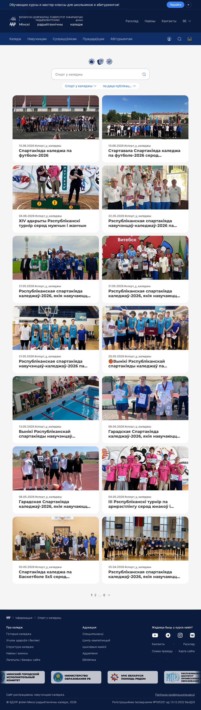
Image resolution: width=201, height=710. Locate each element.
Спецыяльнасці (92, 633)
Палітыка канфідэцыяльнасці (175, 694)
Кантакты (169, 21)
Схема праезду (162, 651)
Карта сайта (187, 651)
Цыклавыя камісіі (94, 646)
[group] (75, 677)
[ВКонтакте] (192, 635)
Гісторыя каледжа (18, 633)
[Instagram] (180, 635)
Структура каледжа (20, 646)
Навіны (150, 21)
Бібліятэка (89, 659)
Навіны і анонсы (17, 653)
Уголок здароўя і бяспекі (22, 640)
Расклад (132, 21)
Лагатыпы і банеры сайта (23, 659)
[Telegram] (168, 635)
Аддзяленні (90, 653)
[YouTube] (155, 635)
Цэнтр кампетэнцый (96, 640)
